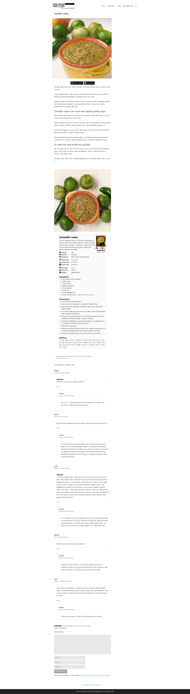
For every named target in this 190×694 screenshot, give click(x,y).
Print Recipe (90, 83)
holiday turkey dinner (62, 358)
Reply (58, 386)
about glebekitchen (128, 6)
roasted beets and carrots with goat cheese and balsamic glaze (73, 356)
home (103, 6)
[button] (97, 250)
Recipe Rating (58, 632)
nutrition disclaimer (95, 685)
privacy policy (86, 685)
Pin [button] (104, 248)
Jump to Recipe (78, 83)
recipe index (110, 6)
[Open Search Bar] (136, 6)
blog (119, 6)
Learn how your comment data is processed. (95, 675)
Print (99, 248)
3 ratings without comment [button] (81, 626)
